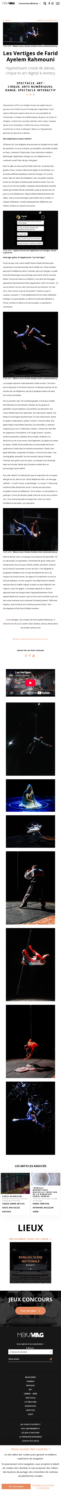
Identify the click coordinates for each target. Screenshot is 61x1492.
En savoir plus (43, 1487)
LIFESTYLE (30, 1410)
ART (30, 1389)
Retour (8, 20)
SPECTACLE (31, 1398)
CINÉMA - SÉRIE (30, 1393)
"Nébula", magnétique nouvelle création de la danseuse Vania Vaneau (45, 1192)
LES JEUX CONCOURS (30, 1432)
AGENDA (30, 1381)
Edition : (30, 1348)
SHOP (30, 1414)
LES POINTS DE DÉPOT (30, 1424)
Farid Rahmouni (12, 1196)
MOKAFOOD (30, 1406)
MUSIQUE (30, 1385)
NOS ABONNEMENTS (30, 1428)
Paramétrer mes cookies (43, 1485)
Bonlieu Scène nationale (30, 1259)
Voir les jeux (29, 1310)
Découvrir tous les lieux (29, 1239)
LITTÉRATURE (31, 1402)
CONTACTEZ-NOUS (30, 1441)
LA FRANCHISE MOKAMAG (30, 1437)
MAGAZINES (30, 1377)
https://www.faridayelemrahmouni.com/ (31, 639)
